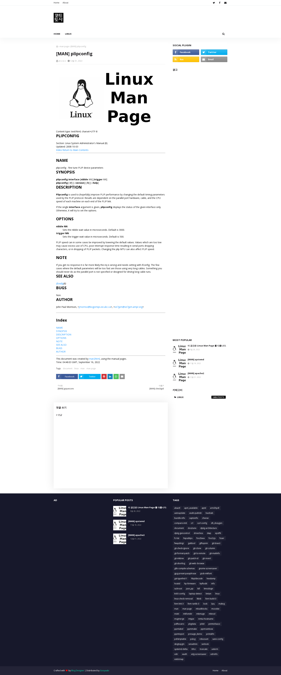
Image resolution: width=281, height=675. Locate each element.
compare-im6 (180, 523)
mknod (212, 613)
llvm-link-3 (179, 603)
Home (56, 2)
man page (64, 46)
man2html (94, 358)
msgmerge (179, 618)
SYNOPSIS (61, 331)
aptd (204, 508)
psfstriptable (180, 639)
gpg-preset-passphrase (185, 573)
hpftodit (203, 583)
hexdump (211, 578)
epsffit (218, 533)
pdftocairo (179, 623)
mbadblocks (201, 608)
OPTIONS (61, 337)
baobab (209, 513)
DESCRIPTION (63, 334)
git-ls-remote (199, 553)
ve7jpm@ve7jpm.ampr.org (128, 306)
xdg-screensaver (198, 654)
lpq (212, 603)
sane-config (217, 639)
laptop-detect (195, 593)
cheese (205, 518)
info (213, 583)
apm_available (191, 508)
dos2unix (192, 528)
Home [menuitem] (57, 33)
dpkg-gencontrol (182, 533)
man (82, 368)
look (205, 603)
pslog (192, 639)
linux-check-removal (183, 598)
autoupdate (179, 513)
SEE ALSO (61, 344)
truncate (203, 649)
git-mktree (179, 558)
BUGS (59, 348)
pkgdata (192, 623)
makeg (222, 603)
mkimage (200, 613)
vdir (176, 654)
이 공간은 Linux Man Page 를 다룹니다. (207, 345)
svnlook (205, 644)
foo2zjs (212, 538)
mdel (176, 613)
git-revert (206, 558)
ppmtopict (179, 634)
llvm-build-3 (210, 598)
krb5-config (179, 593)
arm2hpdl (214, 508)
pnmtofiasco (214, 623)
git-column (210, 548)
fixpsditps (187, 538)
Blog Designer (77, 670)
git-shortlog (179, 563)
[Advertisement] (200, 203)
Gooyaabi (104, 670)
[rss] (186, 59)
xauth (184, 654)
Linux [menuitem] (68, 33)
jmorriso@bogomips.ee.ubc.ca (95, 306)
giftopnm (203, 543)
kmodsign (208, 588)
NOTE (59, 341)
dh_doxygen (216, 523)
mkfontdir (187, 613)
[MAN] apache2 (196, 373)
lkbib (199, 598)
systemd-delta (180, 649)
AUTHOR (61, 351)
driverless (198, 533)
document (67, 368)
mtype (191, 618)
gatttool (191, 543)
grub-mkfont (206, 573)
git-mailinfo (214, 553)
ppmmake (192, 629)
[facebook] (220, 3)
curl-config (202, 523)
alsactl (177, 508)
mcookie (215, 608)
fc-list (176, 538)
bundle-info (179, 518)
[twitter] (214, 3)
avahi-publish (195, 513)
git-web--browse (196, 563)
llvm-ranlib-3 (193, 603)
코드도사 (62, 61)
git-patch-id (193, 558)
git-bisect (216, 543)
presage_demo (195, 634)
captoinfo (193, 518)
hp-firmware (190, 583)
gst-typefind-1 (180, 578)
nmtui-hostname (205, 618)
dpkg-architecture (208, 528)
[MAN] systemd (196, 359)
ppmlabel (178, 629)
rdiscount (204, 639)
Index (59, 150)
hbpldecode (197, 578)
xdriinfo (214, 654)
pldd (202, 623)
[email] (225, 3)
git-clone (197, 548)
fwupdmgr (179, 543)
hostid (177, 583)
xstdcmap (178, 659)
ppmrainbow (207, 629)
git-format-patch (181, 553)
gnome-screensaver (208, 568)
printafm (210, 634)
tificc (194, 649)
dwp (209, 533)
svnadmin (192, 644)
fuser (222, 538)
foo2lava (200, 538)
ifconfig (59, 283)
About (65, 2)
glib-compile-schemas (184, 568)
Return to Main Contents (75, 150)
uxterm (215, 649)
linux (76, 368)
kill (198, 588)
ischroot (178, 588)
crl (192, 523)
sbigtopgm (179, 644)
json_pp (189, 588)
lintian (208, 593)
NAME (59, 327)
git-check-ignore (181, 548)
